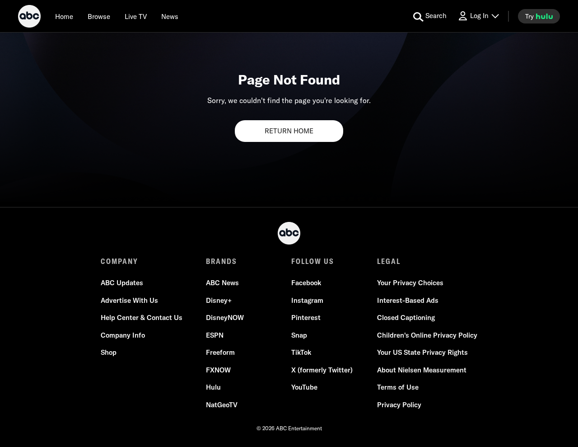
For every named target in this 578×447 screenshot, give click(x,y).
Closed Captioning (406, 317)
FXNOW (218, 370)
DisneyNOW (225, 317)
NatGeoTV (222, 404)
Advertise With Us (129, 300)
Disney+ (219, 300)
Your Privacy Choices (410, 282)
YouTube (304, 387)
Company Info (123, 335)
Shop (109, 352)
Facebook (306, 282)
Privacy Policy (399, 404)
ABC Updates (122, 282)
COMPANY (119, 261)
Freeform (220, 352)
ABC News (222, 282)
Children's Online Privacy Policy (427, 335)
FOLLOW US (312, 261)
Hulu (213, 387)
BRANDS (221, 261)
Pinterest (306, 317)
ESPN (215, 335)
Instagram (307, 300)
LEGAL (389, 261)
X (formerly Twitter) (322, 370)
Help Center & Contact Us (141, 317)
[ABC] (29, 17)
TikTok (301, 352)
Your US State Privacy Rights (422, 352)
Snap (299, 335)
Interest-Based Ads (407, 300)
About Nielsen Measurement (421, 370)
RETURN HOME (289, 131)
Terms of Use (398, 387)
